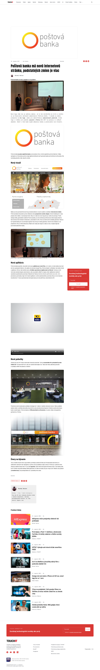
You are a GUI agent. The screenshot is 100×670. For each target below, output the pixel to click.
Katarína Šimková (36, 596)
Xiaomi (46, 2)
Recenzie (18, 2)
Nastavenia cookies (55, 653)
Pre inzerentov (36, 646)
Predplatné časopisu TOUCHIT (57, 644)
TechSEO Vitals (21, 666)
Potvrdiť (78, 284)
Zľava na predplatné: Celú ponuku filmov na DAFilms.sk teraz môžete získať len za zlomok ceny (47, 591)
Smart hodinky (69, 2)
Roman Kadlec (35, 580)
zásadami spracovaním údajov (75, 632)
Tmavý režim (88, 649)
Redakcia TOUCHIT (36, 538)
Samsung (40, 2)
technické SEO (10, 666)
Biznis (75, 2)
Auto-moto (52, 2)
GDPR (52, 651)
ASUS (58, 2)
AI (62, 2)
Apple (29, 2)
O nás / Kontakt (36, 644)
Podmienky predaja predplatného (58, 649)
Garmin (34, 2)
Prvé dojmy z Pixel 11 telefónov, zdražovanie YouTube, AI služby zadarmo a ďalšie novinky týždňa (46, 534)
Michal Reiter (19, 75)
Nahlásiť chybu (14, 480)
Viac (80, 2)
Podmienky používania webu (57, 646)
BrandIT (35, 649)
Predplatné (35, 651)
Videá (24, 2)
